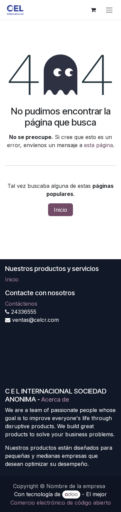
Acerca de (55, 399)
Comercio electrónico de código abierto (60, 502)
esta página (98, 145)
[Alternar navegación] (109, 10)
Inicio (60, 209)
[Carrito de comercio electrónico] (93, 9)
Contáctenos (21, 303)
